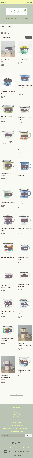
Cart (30, 2)
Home (2, 26)
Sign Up (28, 435)
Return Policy (16, 414)
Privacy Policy (16, 416)
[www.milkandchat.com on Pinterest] (16, 443)
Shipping (16, 412)
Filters (29, 37)
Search (16, 419)
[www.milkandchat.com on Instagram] (19, 443)
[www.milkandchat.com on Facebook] (13, 443)
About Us (16, 410)
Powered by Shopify (24, 447)
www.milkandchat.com (12, 447)
